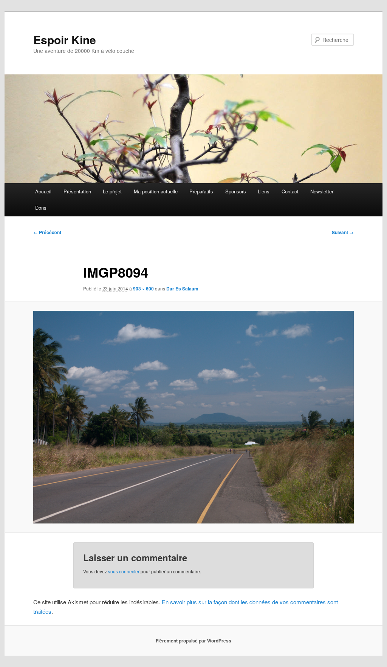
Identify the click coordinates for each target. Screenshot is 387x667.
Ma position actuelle (156, 191)
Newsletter (321, 191)
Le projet (112, 191)
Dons (40, 207)
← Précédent (47, 232)
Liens (263, 191)
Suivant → (343, 232)
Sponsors (235, 191)
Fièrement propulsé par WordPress (193, 640)
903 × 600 (143, 288)
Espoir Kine (64, 39)
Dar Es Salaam (182, 288)
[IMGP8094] (193, 417)
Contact (290, 191)
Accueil (43, 191)
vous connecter (123, 571)
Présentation (77, 191)
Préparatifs (201, 191)
